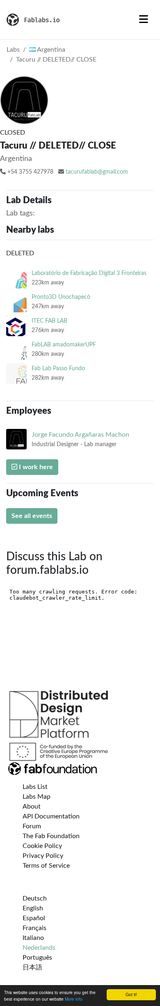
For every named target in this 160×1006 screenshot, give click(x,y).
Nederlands (39, 947)
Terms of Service (46, 865)
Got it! (131, 994)
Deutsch (35, 898)
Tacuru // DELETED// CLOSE (56, 59)
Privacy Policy (43, 855)
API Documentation (51, 816)
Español (34, 918)
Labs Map (36, 796)
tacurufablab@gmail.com (97, 172)
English (33, 908)
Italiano (33, 938)
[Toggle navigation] (143, 20)
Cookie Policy (42, 846)
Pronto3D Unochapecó (61, 297)
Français (34, 928)
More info (73, 999)
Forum (32, 826)
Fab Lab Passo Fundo (58, 368)
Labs (13, 49)
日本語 (32, 967)
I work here (35, 467)
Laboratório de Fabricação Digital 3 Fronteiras (89, 273)
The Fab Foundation (51, 836)
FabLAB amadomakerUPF (64, 344)
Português (37, 957)
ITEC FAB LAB (49, 321)
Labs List (35, 787)
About (32, 806)
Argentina (50, 49)
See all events (31, 516)
